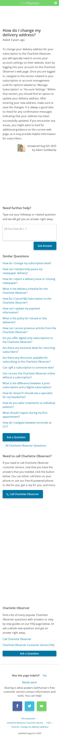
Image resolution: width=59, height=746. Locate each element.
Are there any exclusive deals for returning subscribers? (29, 350)
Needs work (29, 682)
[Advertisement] (29, 179)
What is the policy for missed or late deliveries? (25, 320)
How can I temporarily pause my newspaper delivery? (22, 271)
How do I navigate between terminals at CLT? (27, 424)
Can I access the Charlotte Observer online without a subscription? (29, 375)
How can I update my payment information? (21, 310)
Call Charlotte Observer (17, 639)
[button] (55, 3)
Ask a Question (16, 437)
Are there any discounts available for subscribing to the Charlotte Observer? (27, 359)
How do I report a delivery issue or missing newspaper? (29, 281)
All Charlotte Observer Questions (26, 445)
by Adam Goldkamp (44, 150)
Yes (45, 675)
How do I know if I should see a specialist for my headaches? (27, 395)
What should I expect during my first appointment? (25, 415)
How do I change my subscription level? (27, 263)
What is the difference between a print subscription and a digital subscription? (27, 385)
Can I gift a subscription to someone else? (28, 367)
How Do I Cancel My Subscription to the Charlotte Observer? (27, 300)
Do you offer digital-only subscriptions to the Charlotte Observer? (28, 340)
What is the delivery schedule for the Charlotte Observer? (25, 291)
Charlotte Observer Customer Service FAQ (28, 645)
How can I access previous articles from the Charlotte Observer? (29, 330)
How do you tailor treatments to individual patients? (29, 405)
